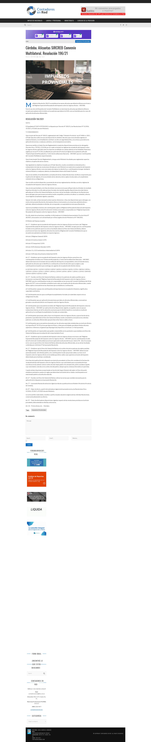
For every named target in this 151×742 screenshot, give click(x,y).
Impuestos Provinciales (83, 41)
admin (39, 57)
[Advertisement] (36, 566)
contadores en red (106, 733)
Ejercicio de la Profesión (86, 21)
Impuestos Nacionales (34, 21)
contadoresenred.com (36, 709)
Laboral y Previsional (53, 21)
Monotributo (69, 21)
